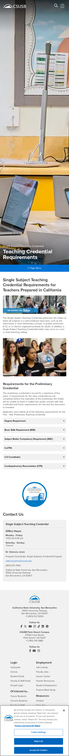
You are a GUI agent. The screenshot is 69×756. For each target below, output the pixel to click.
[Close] (63, 710)
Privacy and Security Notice (27, 726)
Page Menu (35, 268)
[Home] (15, 6)
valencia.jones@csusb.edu (19, 561)
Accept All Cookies (38, 750)
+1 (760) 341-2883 (34, 640)
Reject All (38, 741)
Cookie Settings (38, 732)
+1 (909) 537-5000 (35, 616)
